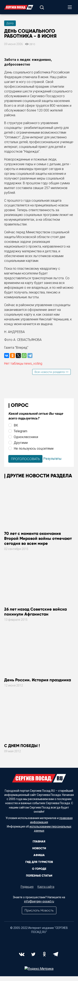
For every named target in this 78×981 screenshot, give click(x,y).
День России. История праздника (37, 679)
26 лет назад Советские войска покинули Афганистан (35, 612)
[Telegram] (29, 355)
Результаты (52, 459)
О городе (39, 869)
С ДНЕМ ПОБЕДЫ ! (22, 745)
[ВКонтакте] (6, 355)
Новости (39, 848)
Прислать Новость (39, 910)
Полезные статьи (39, 875)
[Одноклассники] (12, 355)
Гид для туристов (39, 862)
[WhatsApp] (24, 355)
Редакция (27, 886)
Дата (10, 23)
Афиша (39, 855)
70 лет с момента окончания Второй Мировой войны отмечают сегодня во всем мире (38, 538)
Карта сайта (45, 886)
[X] (18, 355)
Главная (39, 841)
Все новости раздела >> (51, 372)
